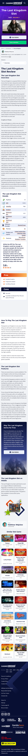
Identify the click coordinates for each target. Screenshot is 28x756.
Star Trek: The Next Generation (7, 589)
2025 (10, 670)
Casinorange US (5, 705)
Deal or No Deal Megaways (20, 605)
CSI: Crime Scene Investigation (7, 605)
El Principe (21, 575)
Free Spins (23, 239)
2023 (17, 670)
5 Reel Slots (20, 233)
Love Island (7, 621)
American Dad (20, 621)
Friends (7, 575)
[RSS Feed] (2, 714)
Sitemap (3, 702)
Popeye (7, 543)
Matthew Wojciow (9, 51)
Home (2, 48)
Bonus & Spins (4, 707)
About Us (3, 700)
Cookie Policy (4, 681)
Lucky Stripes (7, 559)
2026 (7, 670)
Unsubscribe (4, 695)
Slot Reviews (8, 48)
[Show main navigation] (3, 3)
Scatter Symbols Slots (20, 231)
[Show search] (24, 3)
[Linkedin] (8, 714)
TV (25, 228)
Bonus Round (22, 237)
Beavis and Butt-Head (20, 636)
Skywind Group (22, 225)
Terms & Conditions (6, 676)
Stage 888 (20, 543)
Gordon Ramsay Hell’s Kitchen (20, 590)
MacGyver (7, 654)
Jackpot (8, 209)
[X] (5, 714)
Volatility (8, 206)
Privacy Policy (4, 678)
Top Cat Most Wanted (20, 653)
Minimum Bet (9, 213)
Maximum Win (9, 221)
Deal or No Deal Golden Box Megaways (20, 559)
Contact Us (4, 683)
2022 (21, 670)
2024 (14, 670)
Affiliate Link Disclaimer (7, 688)
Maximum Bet (9, 217)
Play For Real (14, 42)
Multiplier (17, 239)
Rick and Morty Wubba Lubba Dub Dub (7, 636)
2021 (7, 671)
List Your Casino (5, 693)
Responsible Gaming (6, 690)
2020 (10, 671)
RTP (7, 203)
